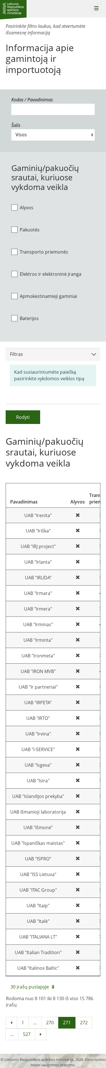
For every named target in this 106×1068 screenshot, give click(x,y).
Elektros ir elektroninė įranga (50, 274)
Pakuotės (30, 230)
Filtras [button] (16, 354)
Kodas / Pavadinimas (32, 100)
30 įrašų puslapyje (29, 987)
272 (84, 1022)
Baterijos (29, 318)
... (35, 1022)
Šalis (15, 125)
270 (50, 1022)
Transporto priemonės (44, 252)
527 (27, 1034)
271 (67, 1022)
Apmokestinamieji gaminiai (48, 296)
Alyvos (26, 207)
